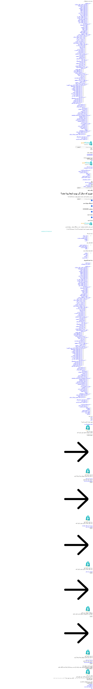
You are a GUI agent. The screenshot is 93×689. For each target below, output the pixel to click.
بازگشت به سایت (89, 668)
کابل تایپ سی (82, 46)
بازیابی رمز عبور (89, 526)
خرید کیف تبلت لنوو (76, 103)
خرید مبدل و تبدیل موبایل (82, 74)
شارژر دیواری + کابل (80, 38)
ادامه (91, 482)
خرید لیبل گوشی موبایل (80, 73)
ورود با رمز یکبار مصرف (87, 525)
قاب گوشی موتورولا (83, 18)
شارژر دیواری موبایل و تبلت (79, 37)
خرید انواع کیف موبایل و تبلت (81, 83)
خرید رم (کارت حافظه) (80, 82)
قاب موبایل (85, 235)
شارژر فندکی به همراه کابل (79, 43)
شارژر (86, 240)
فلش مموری (82, 81)
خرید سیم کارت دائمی (82, 171)
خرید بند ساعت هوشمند (82, 121)
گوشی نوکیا (85, 29)
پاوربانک (85, 256)
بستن (91, 417)
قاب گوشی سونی (83, 11)
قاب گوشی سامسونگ (82, 5)
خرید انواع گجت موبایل (82, 112)
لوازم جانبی (85, 236)
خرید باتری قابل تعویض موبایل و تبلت (77, 134)
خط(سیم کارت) (84, 247)
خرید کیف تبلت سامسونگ (77, 98)
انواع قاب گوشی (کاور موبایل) (81, 4)
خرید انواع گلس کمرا (78, 71)
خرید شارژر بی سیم (81, 40)
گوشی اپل (85, 26)
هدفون (86, 253)
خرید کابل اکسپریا (81, 52)
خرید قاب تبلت (84, 59)
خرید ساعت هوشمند (83, 116)
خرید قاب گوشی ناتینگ (82, 20)
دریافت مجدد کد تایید (88, 480)
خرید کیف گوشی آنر (78, 91)
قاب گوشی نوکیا (84, 15)
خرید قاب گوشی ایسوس (82, 17)
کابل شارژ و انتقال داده (82, 44)
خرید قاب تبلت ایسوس (80, 65)
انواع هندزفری (82, 55)
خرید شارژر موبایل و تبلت (82, 35)
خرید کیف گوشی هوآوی (77, 89)
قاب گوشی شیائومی (83, 8)
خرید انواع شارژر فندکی (80, 41)
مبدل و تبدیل (84, 257)
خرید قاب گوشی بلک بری (82, 16)
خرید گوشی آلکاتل (83, 32)
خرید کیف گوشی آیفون (77, 87)
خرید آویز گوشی (84, 128)
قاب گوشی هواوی (83, 9)
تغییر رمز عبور (89, 679)
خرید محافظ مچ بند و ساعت (81, 119)
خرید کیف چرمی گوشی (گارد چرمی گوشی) (76, 85)
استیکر (86, 129)
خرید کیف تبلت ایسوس (77, 101)
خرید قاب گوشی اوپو (83, 22)
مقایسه (88, 414)
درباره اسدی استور (83, 245)
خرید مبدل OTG (81, 75)
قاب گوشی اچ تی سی (82, 12)
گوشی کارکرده (84, 33)
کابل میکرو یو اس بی (80, 45)
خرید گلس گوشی (78, 69)
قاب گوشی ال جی (83, 14)
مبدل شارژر (82, 76)
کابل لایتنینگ (82, 47)
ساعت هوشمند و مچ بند (82, 238)
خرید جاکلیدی (84, 124)
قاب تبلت (85, 254)
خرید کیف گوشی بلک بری (77, 95)
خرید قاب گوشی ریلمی (82, 21)
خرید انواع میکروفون (80, 58)
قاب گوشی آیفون (83, 6)
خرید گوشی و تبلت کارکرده (81, 139)
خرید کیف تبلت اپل (78, 99)
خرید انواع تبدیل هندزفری (79, 77)
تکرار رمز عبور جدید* (69, 678)
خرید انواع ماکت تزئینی (82, 125)
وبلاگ (86, 248)
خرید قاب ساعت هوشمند (82, 118)
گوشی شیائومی (84, 27)
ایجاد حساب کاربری (88, 424)
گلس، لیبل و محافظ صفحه (81, 67)
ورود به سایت (89, 435)
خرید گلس (83, 68)
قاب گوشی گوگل (83, 10)
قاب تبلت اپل (82, 62)
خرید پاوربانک (84, 107)
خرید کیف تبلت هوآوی (77, 100)
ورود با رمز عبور (89, 478)
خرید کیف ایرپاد (81, 104)
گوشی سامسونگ (83, 24)
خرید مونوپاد (84, 110)
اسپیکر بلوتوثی (82, 57)
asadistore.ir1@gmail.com (46, 231)
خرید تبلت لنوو (84, 138)
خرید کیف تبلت (82, 97)
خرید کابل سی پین (81, 49)
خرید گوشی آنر (84, 31)
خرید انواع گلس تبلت (78, 70)
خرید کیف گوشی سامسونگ (76, 86)
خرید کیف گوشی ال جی (77, 94)
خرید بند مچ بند (84, 122)
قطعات (85, 239)
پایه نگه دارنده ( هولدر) (82, 109)
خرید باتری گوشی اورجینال (81, 131)
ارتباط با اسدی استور (83, 246)
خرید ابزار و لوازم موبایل (82, 113)
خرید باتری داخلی (81, 133)
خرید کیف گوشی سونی (77, 92)
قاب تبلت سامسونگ (80, 61)
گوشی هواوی (84, 28)
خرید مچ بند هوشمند (83, 117)
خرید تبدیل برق (82, 79)
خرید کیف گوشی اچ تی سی (76, 93)
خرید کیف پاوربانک (81, 105)
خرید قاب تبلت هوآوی (80, 63)
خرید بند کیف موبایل (81, 106)
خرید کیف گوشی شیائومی (76, 88)
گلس (86, 255)
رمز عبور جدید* (89, 678)
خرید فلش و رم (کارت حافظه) (81, 80)
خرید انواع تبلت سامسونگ (82, 136)
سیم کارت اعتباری (83, 172)
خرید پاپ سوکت (84, 111)
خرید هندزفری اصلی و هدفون (81, 53)
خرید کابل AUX (81, 51)
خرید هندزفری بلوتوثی (80, 56)
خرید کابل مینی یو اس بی (79, 50)
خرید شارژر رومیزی (80, 39)
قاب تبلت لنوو (82, 64)
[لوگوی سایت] (86, 145)
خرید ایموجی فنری (83, 127)
